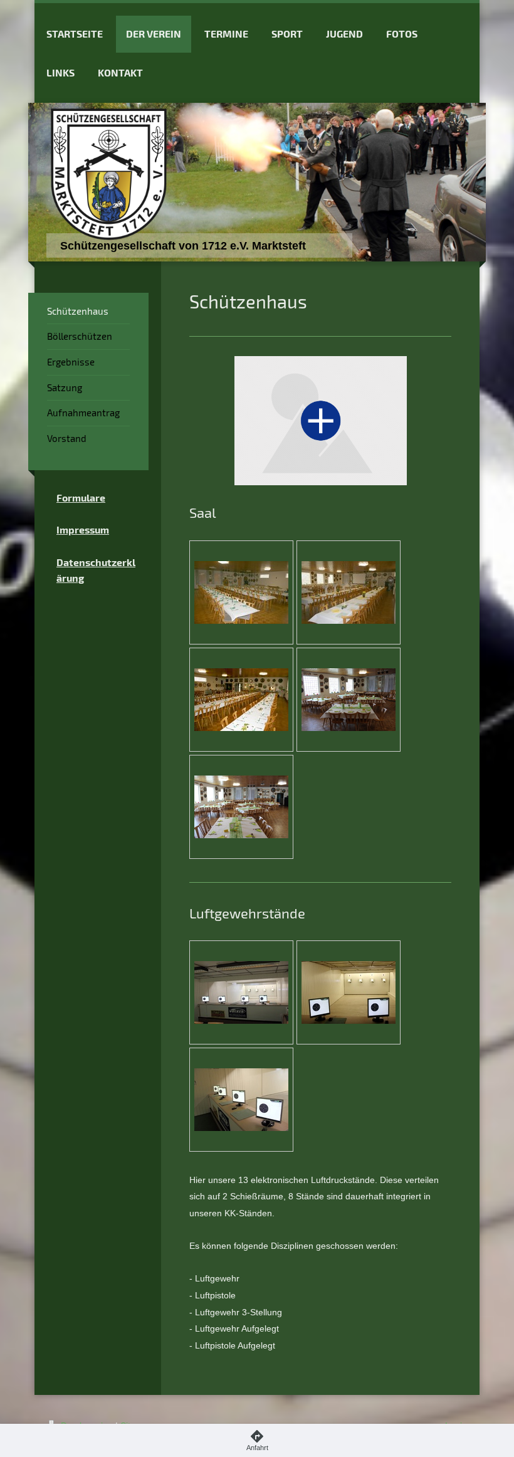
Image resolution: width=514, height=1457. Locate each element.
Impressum (82, 529)
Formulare (80, 497)
